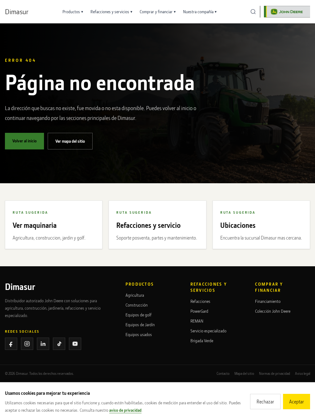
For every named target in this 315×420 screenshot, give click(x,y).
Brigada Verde (201, 340)
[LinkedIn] (43, 344)
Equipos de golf (139, 314)
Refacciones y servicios (111, 11)
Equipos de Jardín (140, 324)
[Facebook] (11, 344)
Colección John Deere (272, 311)
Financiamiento (268, 301)
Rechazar (265, 401)
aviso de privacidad (125, 410)
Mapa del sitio (244, 373)
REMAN (196, 320)
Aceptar (296, 401)
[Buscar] (253, 12)
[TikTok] (59, 344)
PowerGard (199, 311)
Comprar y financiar (158, 11)
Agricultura (135, 295)
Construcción (137, 304)
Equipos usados (139, 334)
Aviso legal (302, 373)
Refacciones (200, 301)
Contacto (223, 373)
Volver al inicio (24, 140)
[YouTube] (75, 344)
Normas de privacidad (274, 373)
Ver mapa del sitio (70, 141)
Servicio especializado (208, 330)
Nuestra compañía (200, 11)
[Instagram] (27, 344)
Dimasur (17, 11)
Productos (72, 11)
